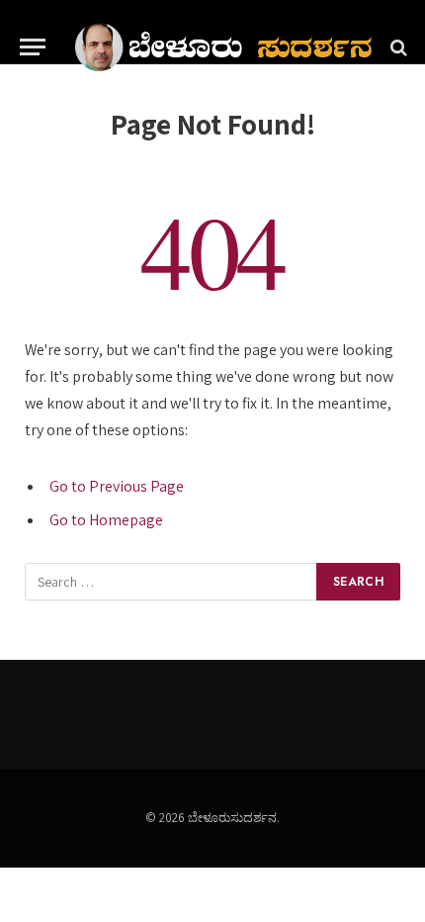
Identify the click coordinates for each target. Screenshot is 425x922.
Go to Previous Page (116, 486)
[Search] (396, 47)
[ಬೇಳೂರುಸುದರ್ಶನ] (223, 47)
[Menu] (32, 47)
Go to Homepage (106, 519)
